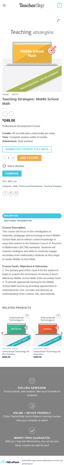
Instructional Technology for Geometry (47, 352)
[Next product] (5, 113)
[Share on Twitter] (10, 193)
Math (15, 94)
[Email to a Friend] (16, 193)
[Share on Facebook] (5, 193)
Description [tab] (11, 216)
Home (5, 94)
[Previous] (2, 339)
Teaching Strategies (53, 186)
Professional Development (31, 186)
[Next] (61, 339)
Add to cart (29, 158)
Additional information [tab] (18, 221)
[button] (4, 5)
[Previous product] (11, 113)
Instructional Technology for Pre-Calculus (15, 352)
